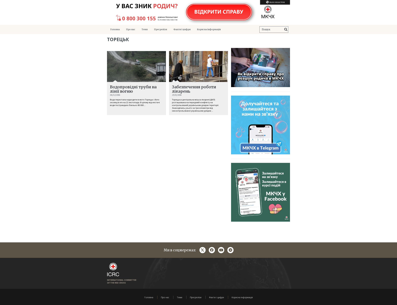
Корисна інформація (209, 29)
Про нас (130, 29)
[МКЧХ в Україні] (198, 12)
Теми (145, 29)
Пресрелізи (160, 29)
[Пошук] (285, 29)
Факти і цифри (182, 29)
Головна (115, 29)
